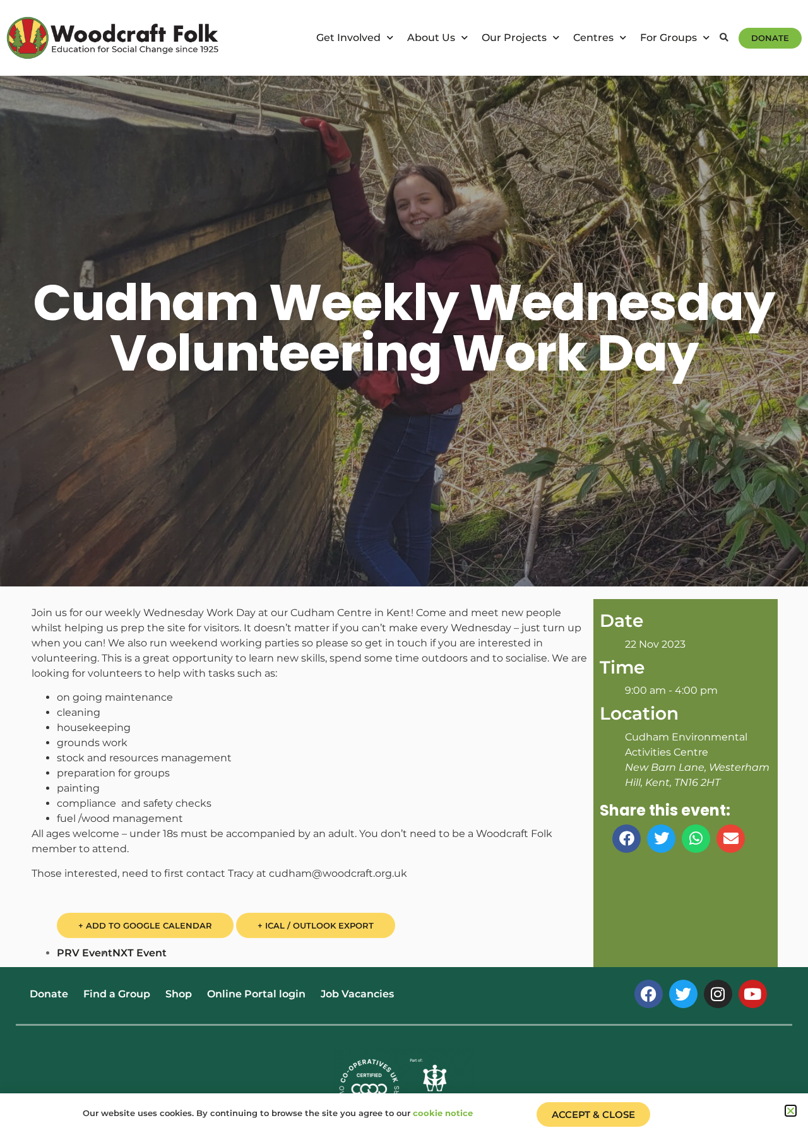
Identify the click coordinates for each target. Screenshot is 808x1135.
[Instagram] (718, 994)
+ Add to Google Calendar (145, 925)
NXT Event (139, 953)
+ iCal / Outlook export (316, 925)
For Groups (668, 38)
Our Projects (514, 38)
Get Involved (348, 38)
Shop (178, 994)
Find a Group (116, 994)
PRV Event (84, 953)
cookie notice (443, 1113)
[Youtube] (753, 994)
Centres (593, 38)
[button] (724, 38)
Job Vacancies (357, 994)
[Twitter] (683, 994)
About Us (431, 38)
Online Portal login (256, 994)
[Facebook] (648, 994)
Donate (49, 994)
